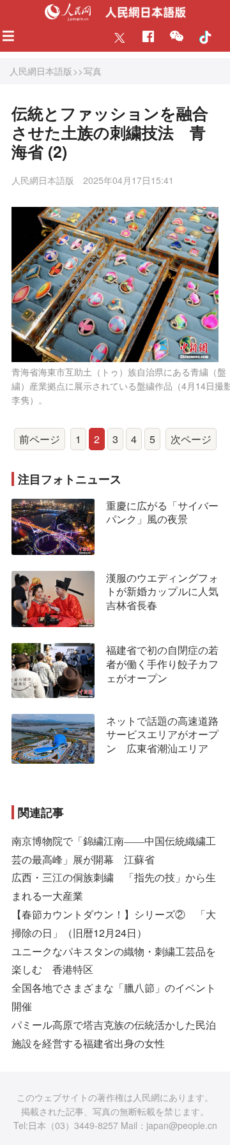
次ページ (191, 439)
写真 (93, 70)
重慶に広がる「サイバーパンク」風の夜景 (162, 512)
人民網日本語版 (41, 70)
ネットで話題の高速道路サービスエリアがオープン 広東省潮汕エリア (162, 734)
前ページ (39, 439)
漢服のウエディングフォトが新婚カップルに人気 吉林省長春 (167, 591)
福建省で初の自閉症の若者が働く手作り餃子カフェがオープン (162, 663)
